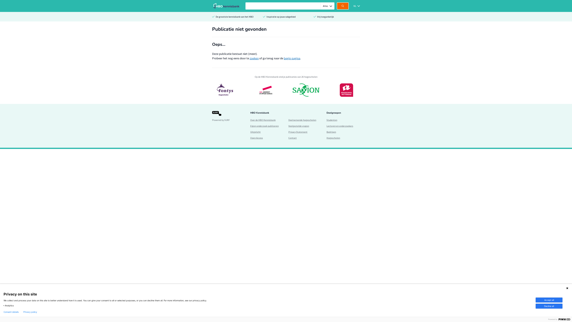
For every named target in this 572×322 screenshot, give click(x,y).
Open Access (256, 137)
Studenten (332, 120)
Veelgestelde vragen (298, 125)
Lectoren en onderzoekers (340, 125)
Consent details (11, 312)
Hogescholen (333, 137)
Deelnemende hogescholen (302, 120)
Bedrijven (331, 131)
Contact (292, 137)
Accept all (549, 300)
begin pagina (292, 58)
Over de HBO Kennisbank (263, 120)
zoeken (254, 58)
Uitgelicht (255, 131)
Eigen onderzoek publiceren (264, 125)
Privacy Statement (297, 131)
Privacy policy (30, 312)
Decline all (549, 306)
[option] (286, 90)
